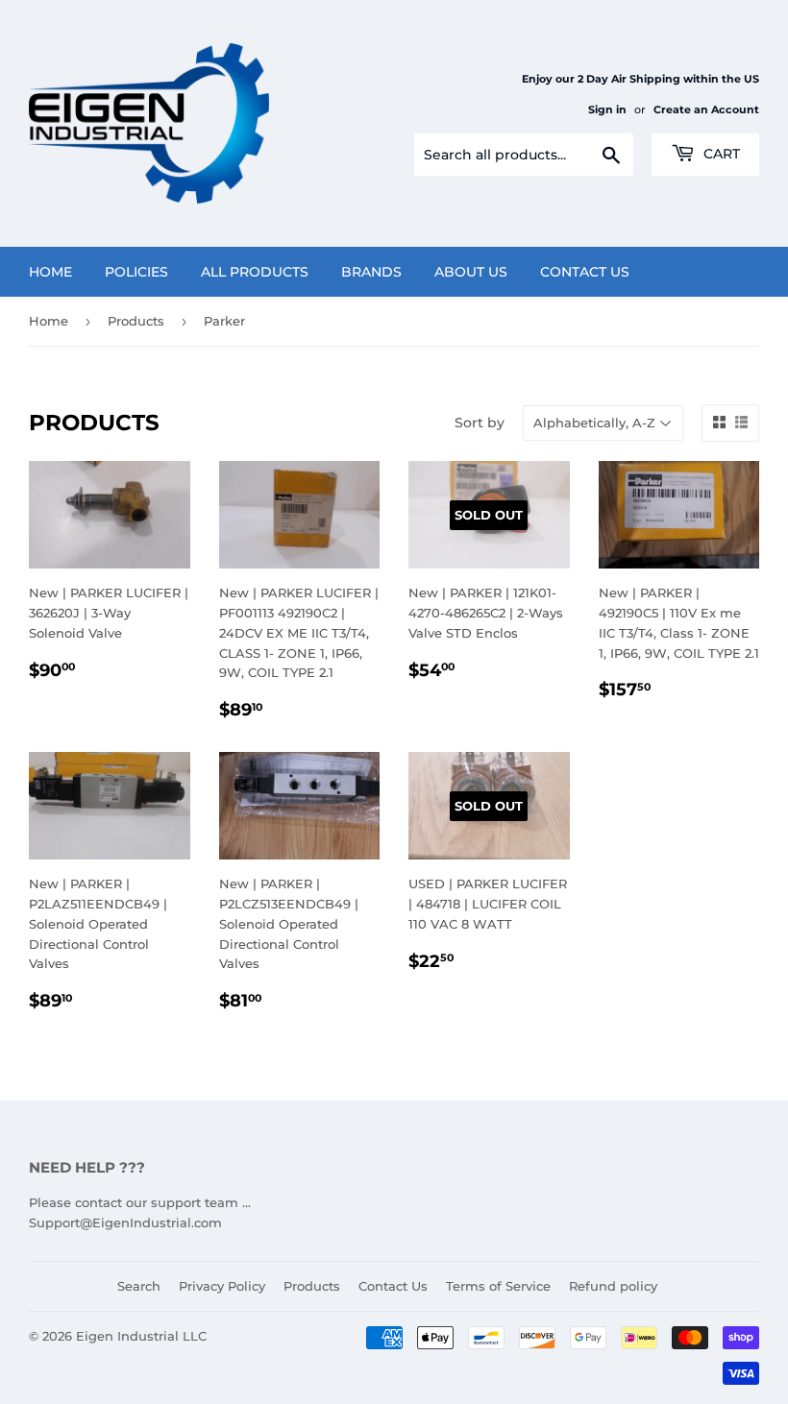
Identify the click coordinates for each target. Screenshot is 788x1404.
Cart (720, 153)
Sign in (607, 109)
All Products (254, 271)
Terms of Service (498, 1286)
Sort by (480, 422)
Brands (371, 271)
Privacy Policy (222, 1286)
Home (50, 271)
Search (138, 1286)
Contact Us (584, 271)
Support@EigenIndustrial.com (125, 1222)
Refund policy (613, 1286)
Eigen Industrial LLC (141, 1335)
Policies (136, 271)
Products (136, 320)
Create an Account (706, 109)
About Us (470, 271)
